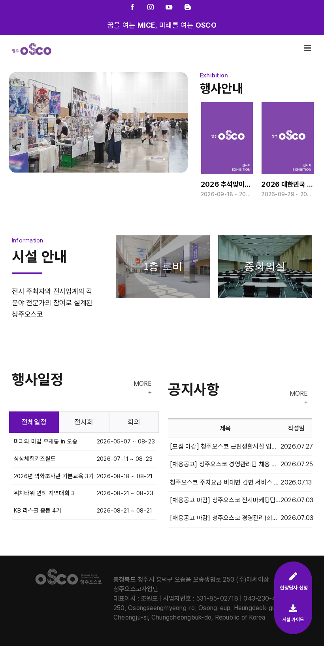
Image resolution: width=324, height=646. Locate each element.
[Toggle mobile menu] (308, 48)
